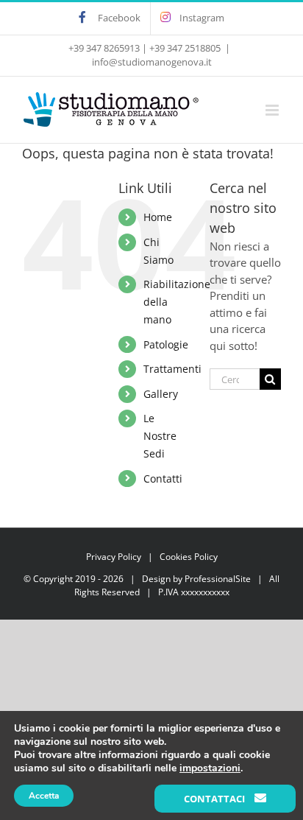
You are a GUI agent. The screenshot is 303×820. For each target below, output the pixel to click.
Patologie (165, 344)
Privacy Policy (113, 556)
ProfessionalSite (218, 578)
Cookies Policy (189, 556)
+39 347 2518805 (185, 48)
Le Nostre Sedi (160, 435)
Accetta (44, 796)
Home (157, 217)
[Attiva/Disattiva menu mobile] (273, 110)
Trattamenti (172, 369)
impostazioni (209, 768)
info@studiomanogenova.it (152, 62)
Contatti (162, 479)
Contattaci (215, 798)
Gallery (160, 394)
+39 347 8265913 (104, 48)
